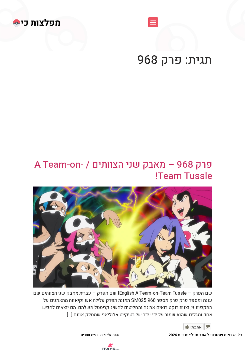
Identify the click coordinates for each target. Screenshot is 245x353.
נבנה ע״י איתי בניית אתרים (100, 334)
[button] (153, 22)
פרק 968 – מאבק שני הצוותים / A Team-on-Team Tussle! (123, 170)
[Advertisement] (122, 114)
